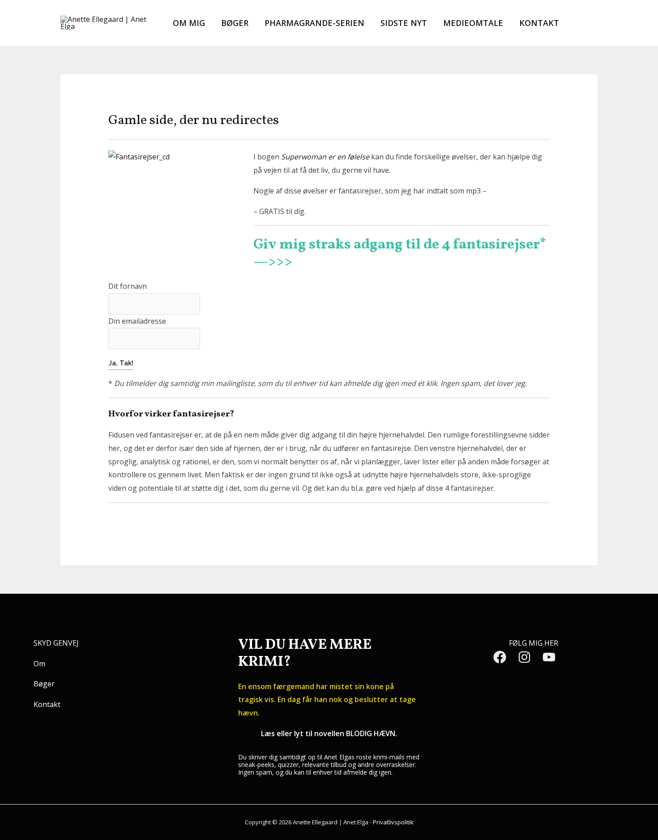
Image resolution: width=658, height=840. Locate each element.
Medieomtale (473, 22)
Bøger (234, 22)
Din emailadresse (137, 321)
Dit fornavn (127, 286)
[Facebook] (499, 657)
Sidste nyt (403, 22)
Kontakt (539, 22)
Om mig (189, 22)
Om (39, 664)
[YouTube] (549, 657)
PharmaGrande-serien (314, 22)
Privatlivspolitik (393, 822)
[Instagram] (524, 657)
